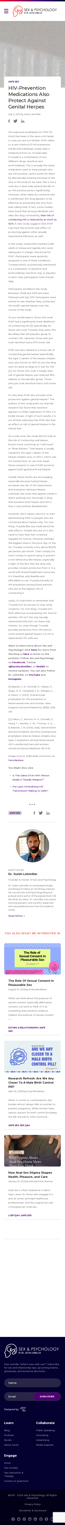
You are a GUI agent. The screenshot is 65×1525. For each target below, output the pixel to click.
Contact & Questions (16, 1481)
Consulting (42, 1435)
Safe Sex (13, 81)
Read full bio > (16, 915)
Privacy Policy (33, 1504)
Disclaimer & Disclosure (32, 1510)
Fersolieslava (15, 760)
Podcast (9, 1435)
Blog (7, 1430)
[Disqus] (32, 1289)
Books (8, 1440)
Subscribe (47, 1396)
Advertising (42, 1440)
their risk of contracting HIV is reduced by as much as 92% (32, 219)
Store (7, 1462)
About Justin (11, 1444)
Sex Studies (11, 1467)
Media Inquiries (45, 1444)
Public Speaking (45, 1430)
